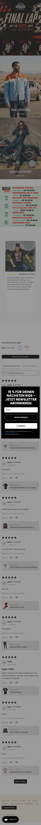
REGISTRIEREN (21, 417)
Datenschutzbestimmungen (12, 432)
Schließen (21, 426)
